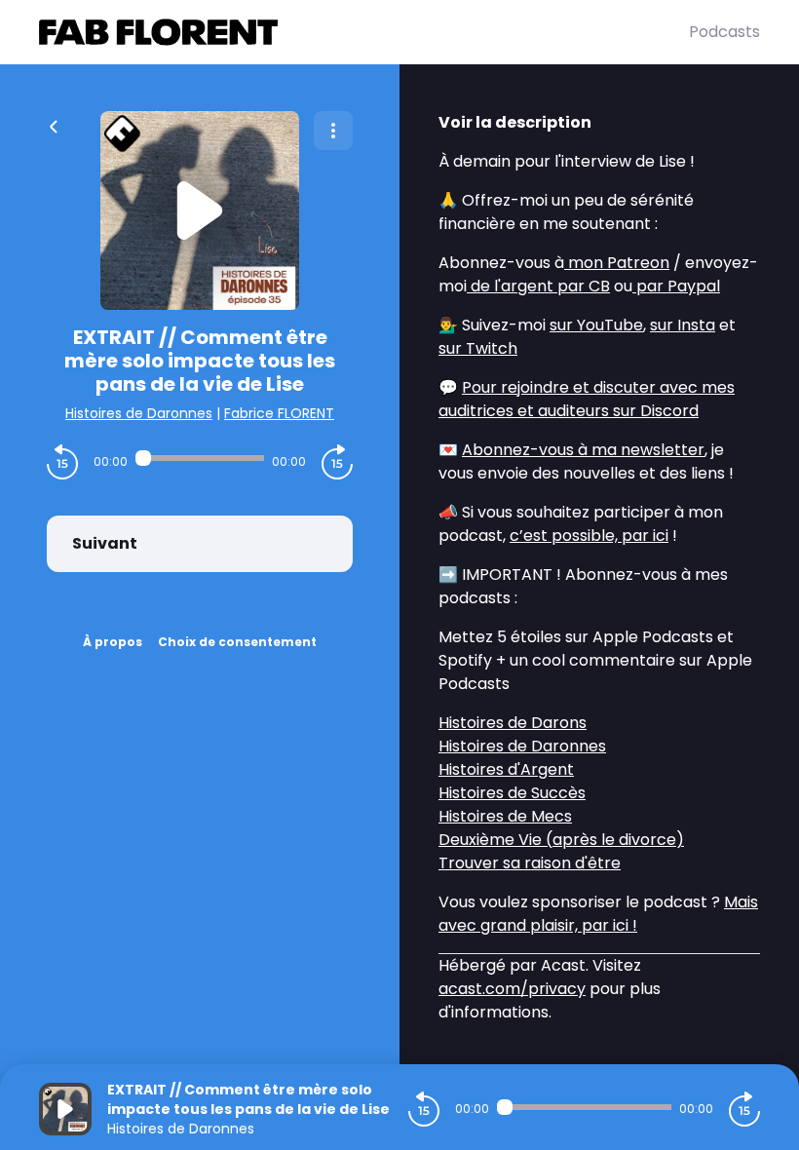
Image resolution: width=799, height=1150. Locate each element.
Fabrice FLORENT (279, 413)
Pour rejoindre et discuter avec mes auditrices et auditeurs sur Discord (586, 399)
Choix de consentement (237, 641)
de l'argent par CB (538, 286)
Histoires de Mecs (505, 816)
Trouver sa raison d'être (529, 863)
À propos (112, 641)
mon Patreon (616, 262)
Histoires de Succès (512, 793)
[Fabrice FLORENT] (364, 32)
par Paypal (676, 286)
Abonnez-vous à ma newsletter (583, 450)
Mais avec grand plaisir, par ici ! (598, 914)
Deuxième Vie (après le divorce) (561, 839)
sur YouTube (596, 325)
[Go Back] (53, 124)
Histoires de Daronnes (138, 413)
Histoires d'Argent (506, 769)
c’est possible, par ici (589, 535)
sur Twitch (477, 348)
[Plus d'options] (333, 130)
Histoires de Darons (512, 722)
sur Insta (682, 325)
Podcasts (724, 31)
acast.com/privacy (512, 989)
